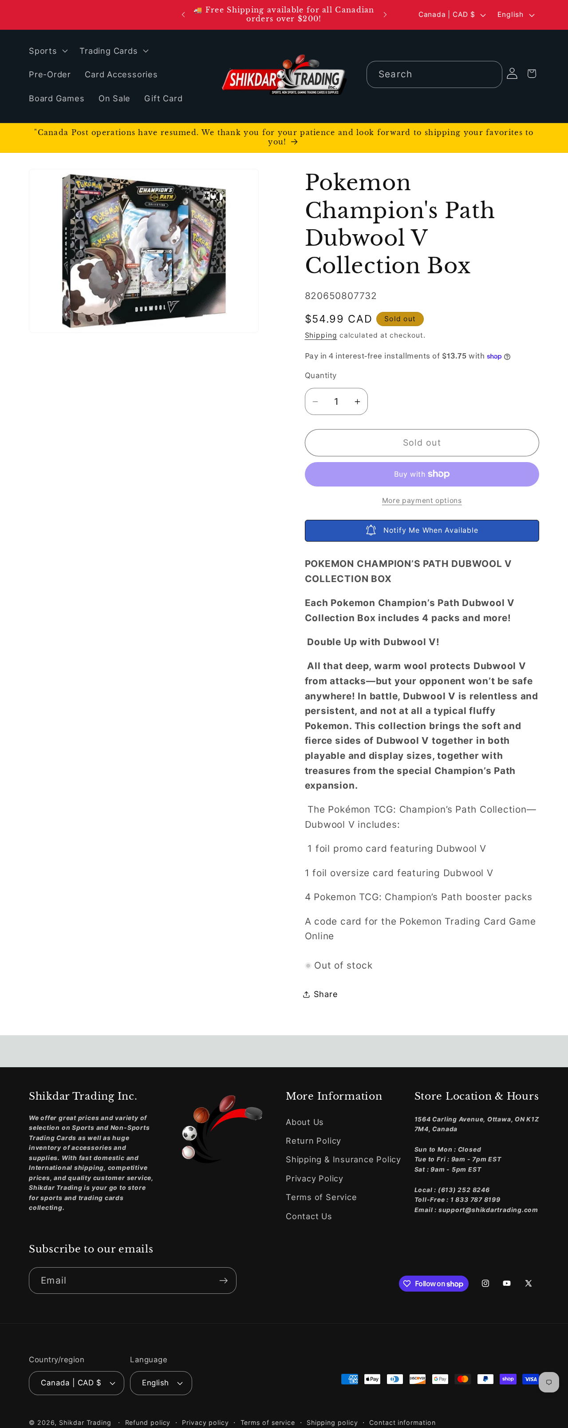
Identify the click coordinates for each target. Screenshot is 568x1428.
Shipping (321, 335)
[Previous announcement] (183, 15)
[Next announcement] (385, 15)
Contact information (402, 1422)
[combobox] (434, 74)
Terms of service (268, 1422)
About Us (305, 1122)
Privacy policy (205, 1422)
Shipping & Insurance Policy (343, 1160)
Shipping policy (332, 1422)
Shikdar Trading (85, 1422)
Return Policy (313, 1141)
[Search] (489, 74)
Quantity (321, 375)
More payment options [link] (422, 500)
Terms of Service (321, 1197)
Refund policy (148, 1422)
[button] (47, 51)
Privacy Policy (314, 1179)
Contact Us (309, 1216)
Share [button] (326, 994)
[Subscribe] (223, 1280)
